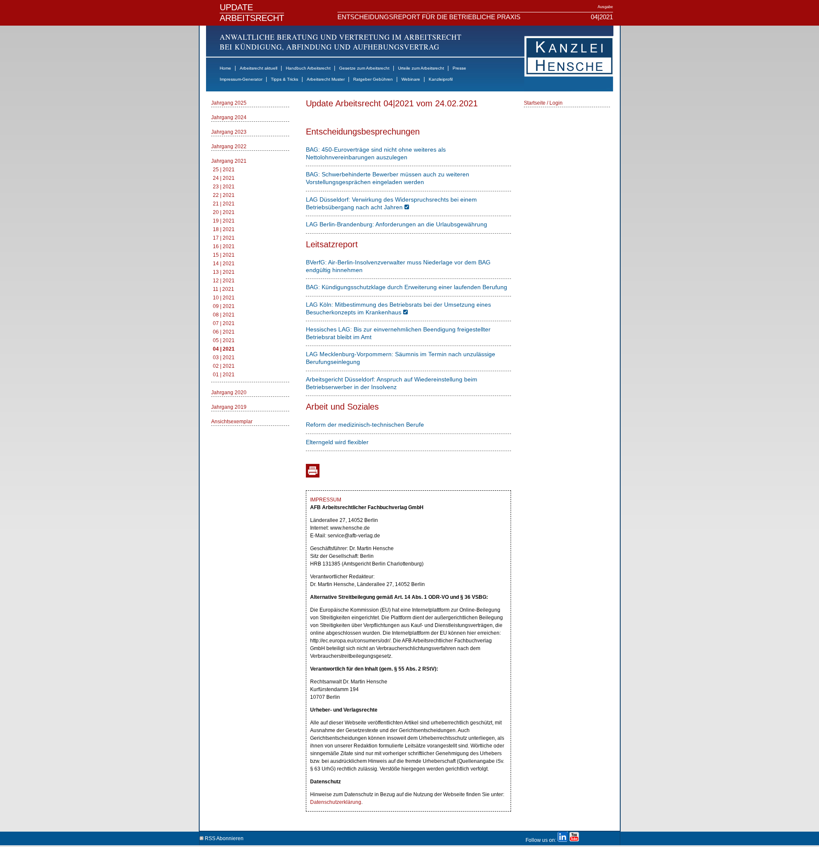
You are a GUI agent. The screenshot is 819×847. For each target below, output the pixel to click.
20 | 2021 (224, 212)
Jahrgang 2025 (229, 103)
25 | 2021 (224, 170)
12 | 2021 (224, 281)
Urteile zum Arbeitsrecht (421, 68)
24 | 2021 (224, 178)
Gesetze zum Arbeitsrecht (364, 68)
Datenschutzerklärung (335, 802)
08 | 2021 (224, 315)
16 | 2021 (224, 246)
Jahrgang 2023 (229, 132)
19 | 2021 (224, 221)
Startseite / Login (543, 103)
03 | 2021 (224, 357)
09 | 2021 (224, 306)
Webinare (410, 79)
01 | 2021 (224, 375)
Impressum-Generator (241, 79)
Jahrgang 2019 (229, 407)
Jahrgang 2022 (229, 146)
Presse (459, 68)
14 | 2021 (224, 264)
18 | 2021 (224, 229)
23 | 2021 (224, 187)
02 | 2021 (224, 366)
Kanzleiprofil (441, 79)
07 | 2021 (224, 323)
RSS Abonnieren (223, 836)
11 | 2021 (223, 289)
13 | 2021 (224, 272)
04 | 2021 (224, 349)
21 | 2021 (224, 204)
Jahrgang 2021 (229, 161)
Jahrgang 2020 (229, 393)
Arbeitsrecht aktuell (258, 68)
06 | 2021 (224, 332)
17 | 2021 (224, 238)
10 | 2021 (224, 298)
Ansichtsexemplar (232, 422)
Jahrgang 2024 (229, 117)
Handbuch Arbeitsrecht (308, 68)
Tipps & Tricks (284, 79)
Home (225, 68)
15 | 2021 (224, 255)
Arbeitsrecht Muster (326, 79)
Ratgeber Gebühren (373, 79)
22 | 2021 (224, 195)
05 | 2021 (224, 340)
